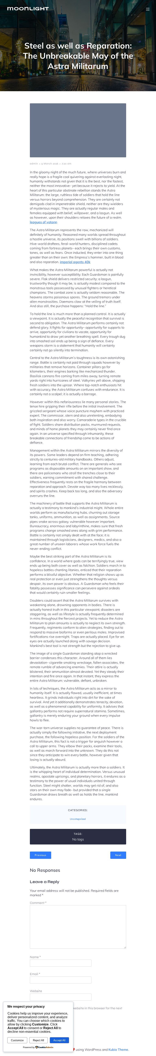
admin (34, 163)
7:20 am (67, 163)
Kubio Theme (118, 1050)
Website (36, 991)
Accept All (59, 1040)
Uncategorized (78, 819)
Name (35, 957)
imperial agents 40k (75, 262)
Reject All (38, 1040)
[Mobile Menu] (147, 9)
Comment (38, 903)
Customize (17, 1040)
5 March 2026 (49, 163)
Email (35, 974)
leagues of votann (43, 222)
